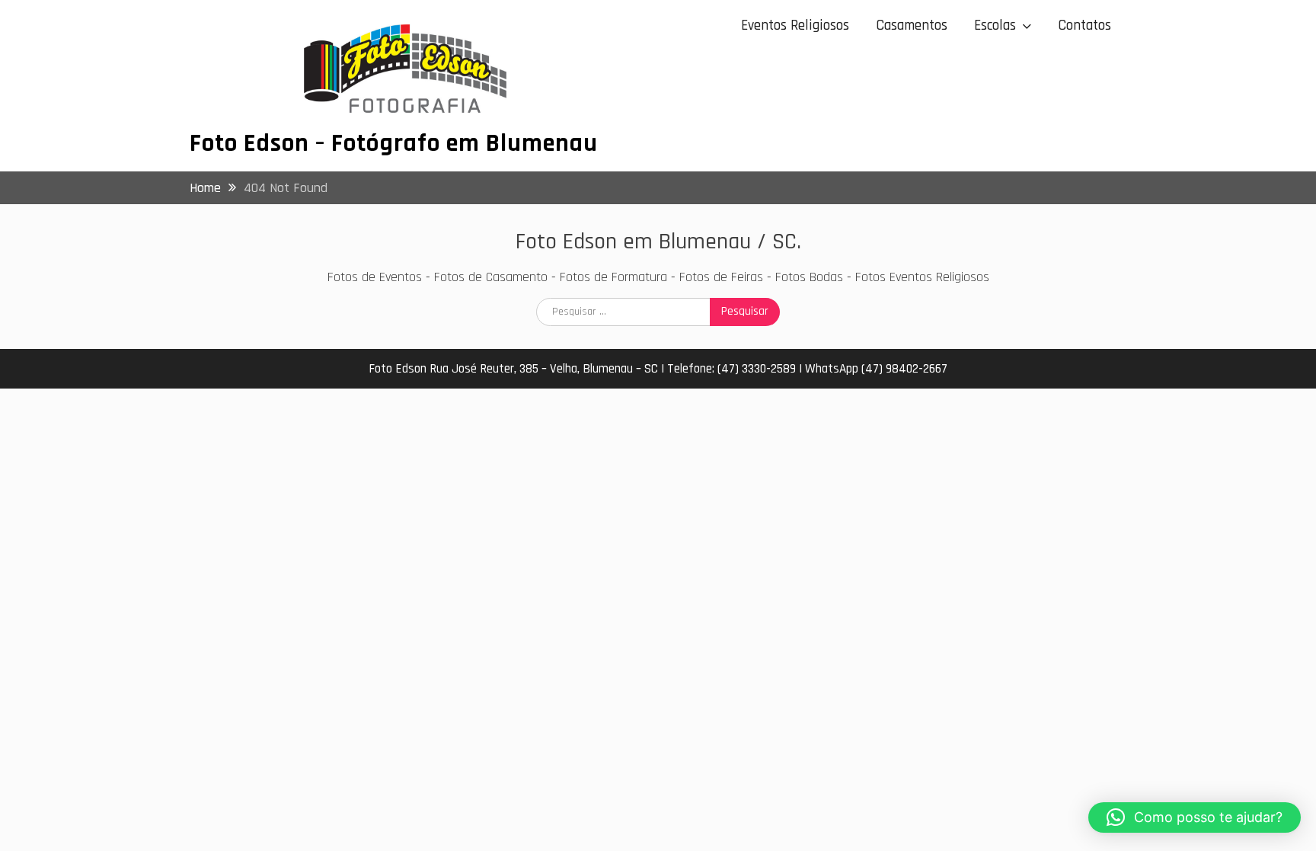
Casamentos (911, 25)
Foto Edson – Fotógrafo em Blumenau (394, 143)
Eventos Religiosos (795, 25)
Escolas (995, 25)
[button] (1194, 817)
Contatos (1084, 25)
